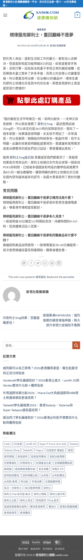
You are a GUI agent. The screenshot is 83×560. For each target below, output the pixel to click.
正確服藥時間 (52, 481)
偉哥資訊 (41, 29)
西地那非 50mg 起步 (47, 500)
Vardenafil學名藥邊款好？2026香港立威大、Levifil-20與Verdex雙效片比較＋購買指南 (41, 382)
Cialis (7, 443)
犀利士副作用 (57, 493)
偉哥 (70, 450)
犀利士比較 (10, 500)
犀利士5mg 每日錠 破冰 (17, 493)
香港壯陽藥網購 (58, 45)
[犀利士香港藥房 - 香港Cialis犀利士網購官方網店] (41, 15)
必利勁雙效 (58, 475)
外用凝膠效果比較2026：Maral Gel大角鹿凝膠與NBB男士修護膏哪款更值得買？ (41, 395)
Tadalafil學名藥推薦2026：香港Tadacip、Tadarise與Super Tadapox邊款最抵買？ (38, 407)
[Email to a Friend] (45, 263)
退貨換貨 (59, 548)
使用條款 (47, 548)
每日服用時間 (32, 487)
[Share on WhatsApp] (24, 263)
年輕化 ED (58, 468)
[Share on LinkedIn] (59, 263)
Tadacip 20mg (11, 450)
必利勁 (45, 475)
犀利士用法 (26, 500)
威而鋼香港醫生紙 (25, 468)
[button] (5, 15)
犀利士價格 (40, 493)
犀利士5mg (45, 124)
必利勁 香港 (10, 481)
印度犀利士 (26, 462)
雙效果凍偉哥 (37, 506)
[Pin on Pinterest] (52, 263)
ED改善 (18, 443)
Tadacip (74, 443)
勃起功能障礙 (57, 456)
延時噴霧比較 (30, 475)
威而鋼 (8, 468)
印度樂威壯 (10, 462)
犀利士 (47, 487)
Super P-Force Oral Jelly (53, 443)
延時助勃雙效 (11, 475)
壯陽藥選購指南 (63, 462)
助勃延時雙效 (38, 456)
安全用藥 (44, 468)
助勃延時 (23, 456)
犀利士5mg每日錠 (22, 157)
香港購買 (25, 512)
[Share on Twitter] (38, 263)
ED (48, 78)
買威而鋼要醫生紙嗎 (15, 506)
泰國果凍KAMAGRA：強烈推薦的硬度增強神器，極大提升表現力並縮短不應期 (61, 320)
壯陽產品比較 (43, 462)
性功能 (24, 481)
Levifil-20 (30, 443)
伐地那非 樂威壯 (55, 450)
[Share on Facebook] (31, 263)
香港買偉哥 (10, 512)
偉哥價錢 (9, 456)
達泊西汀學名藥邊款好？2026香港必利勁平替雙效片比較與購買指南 (40, 420)
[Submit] (76, 345)
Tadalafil (27, 450)
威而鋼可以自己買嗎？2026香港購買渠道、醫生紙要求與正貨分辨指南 (40, 370)
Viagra (39, 450)
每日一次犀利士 (13, 487)
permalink (68, 276)
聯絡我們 (35, 548)
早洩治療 (37, 481)
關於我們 (23, 548)
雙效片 (52, 506)
